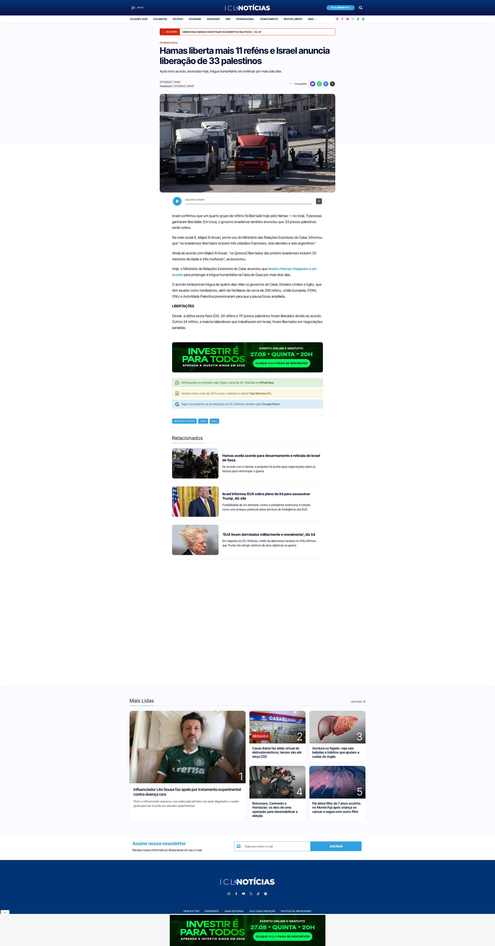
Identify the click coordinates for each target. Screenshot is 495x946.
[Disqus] (247, 619)
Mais (311, 19)
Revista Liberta (293, 19)
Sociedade (213, 19)
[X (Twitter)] (353, 19)
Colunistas (160, 19)
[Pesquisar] (361, 7)
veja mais (357, 701)
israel (214, 421)
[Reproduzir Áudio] (177, 201)
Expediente (212, 911)
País (228, 19)
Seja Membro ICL (341, 7)
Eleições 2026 (138, 19)
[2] (277, 727)
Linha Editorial (234, 911)
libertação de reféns (184, 421)
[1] (188, 747)
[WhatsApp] (319, 83)
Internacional (245, 19)
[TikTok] (358, 19)
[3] (337, 727)
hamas (203, 421)
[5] (337, 782)
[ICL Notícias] (247, 7)
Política (178, 19)
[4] (277, 782)
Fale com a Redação (262, 911)
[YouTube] (347, 19)
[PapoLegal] (312, 83)
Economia (195, 19)
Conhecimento (269, 19)
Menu (140, 7)
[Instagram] (337, 19)
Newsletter (191, 911)
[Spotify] (363, 19)
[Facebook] (342, 19)
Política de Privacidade (296, 911)
